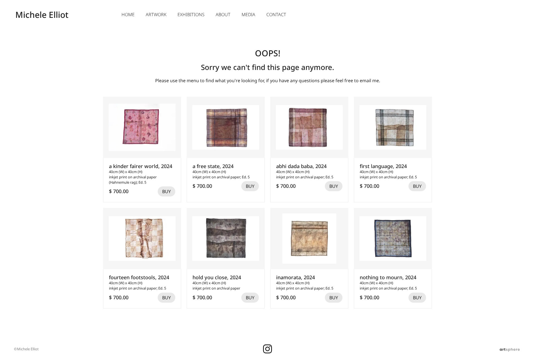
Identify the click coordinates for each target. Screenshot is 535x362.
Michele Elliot (41, 14)
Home (128, 14)
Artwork (156, 14)
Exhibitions (191, 14)
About (223, 14)
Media (248, 14)
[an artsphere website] (509, 348)
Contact (276, 14)
